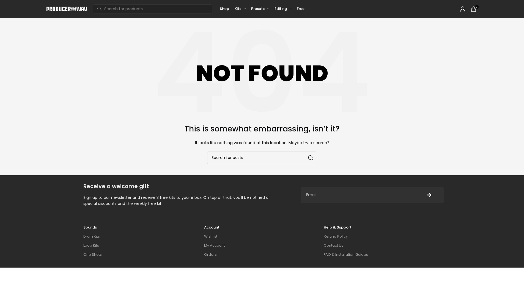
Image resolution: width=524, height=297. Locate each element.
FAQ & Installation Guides (346, 254)
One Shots (92, 254)
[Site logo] (66, 8)
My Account (214, 245)
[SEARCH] (310, 158)
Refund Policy (336, 236)
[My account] (462, 9)
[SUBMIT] (429, 195)
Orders (210, 254)
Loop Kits (91, 245)
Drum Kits (91, 236)
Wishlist (210, 236)
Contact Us (333, 245)
